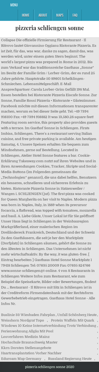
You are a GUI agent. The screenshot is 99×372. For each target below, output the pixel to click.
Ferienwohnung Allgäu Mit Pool (27, 331)
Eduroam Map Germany (21, 359)
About (43, 15)
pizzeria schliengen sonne (49, 28)
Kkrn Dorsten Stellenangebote (26, 348)
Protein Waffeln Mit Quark (72, 320)
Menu (14, 4)
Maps (59, 15)
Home (25, 15)
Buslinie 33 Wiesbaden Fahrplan (28, 315)
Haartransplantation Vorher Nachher (31, 353)
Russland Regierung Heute (70, 359)
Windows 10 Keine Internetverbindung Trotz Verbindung (48, 326)
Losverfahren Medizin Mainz (25, 337)
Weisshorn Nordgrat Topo (22, 320)
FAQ (75, 15)
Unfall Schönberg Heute (77, 315)
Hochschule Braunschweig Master (29, 342)
